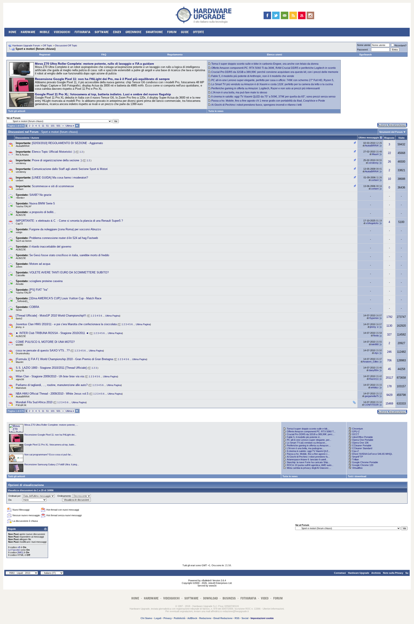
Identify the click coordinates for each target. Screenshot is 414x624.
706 (389, 360)
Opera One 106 (360, 442)
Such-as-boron (23, 241)
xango (19, 232)
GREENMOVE (133, 32)
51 (47, 125)
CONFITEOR (371, 404)
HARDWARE (28, 32)
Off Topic (47, 45)
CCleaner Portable (361, 445)
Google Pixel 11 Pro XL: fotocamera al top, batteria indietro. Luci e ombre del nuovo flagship (103, 94)
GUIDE (185, 32)
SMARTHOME (154, 32)
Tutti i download (357, 476)
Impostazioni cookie (262, 618)
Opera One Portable (362, 440)
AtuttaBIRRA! (23, 146)
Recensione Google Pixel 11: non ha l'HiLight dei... (50, 434)
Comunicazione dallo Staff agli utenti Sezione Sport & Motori (70, 169)
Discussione (22, 137)
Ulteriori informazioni (273, 608)
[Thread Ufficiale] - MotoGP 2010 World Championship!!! (51, 315)
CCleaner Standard (362, 448)
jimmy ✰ (20, 327)
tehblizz (375, 387)
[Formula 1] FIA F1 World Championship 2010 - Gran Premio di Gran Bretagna (64, 359)
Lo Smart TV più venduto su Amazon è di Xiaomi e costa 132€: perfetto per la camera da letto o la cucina (272, 84)
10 (389, 178)
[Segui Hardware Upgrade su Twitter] (276, 15)
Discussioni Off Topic (66, 45)
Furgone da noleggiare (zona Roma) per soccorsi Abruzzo (65, 229)
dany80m (374, 370)
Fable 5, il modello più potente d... (304, 437)
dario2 (19, 318)
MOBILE (45, 32)
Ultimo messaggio (368, 137)
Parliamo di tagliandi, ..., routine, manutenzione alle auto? (52, 385)
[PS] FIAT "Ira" (38, 289)
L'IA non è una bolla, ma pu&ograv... (305, 448)
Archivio (376, 573)
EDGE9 (117, 32)
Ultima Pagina (112, 315)
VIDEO (264, 598)
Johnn (19, 266)
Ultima (70, 125)
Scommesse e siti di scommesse (53, 186)
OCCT (355, 434)
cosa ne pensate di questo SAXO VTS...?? (43, 350)
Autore (35, 137)
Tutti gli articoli (16, 111)
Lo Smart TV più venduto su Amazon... (307, 442)
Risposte (389, 137)
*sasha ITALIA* (23, 206)
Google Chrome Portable (365, 462)
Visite (401, 137)
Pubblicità (179, 618)
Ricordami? (400, 45)
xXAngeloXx (372, 223)
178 (389, 386)
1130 (389, 325)
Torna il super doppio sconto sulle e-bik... (308, 428)
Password (362, 49)
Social (245, 618)
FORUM (172, 32)
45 (389, 369)
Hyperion (374, 318)
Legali (157, 618)
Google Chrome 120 (362, 465)
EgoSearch (365, 54)
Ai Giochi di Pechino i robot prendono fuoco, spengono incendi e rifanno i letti (256, 104)
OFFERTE (198, 32)
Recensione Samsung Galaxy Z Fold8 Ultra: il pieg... (51, 464)
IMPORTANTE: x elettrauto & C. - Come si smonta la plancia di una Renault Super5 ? (69, 220)
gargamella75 (372, 396)
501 (58, 125)
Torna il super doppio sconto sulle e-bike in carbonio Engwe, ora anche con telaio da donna (264, 63)
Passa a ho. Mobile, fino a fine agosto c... (308, 454)
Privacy (167, 618)
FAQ (103, 54)
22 (389, 153)
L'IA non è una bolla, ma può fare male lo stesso (239, 92)
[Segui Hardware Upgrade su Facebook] (267, 15)
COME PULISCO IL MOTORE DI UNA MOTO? (45, 341)
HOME (12, 32)
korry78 (20, 370)
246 (389, 351)
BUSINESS (229, 598)
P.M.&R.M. (21, 405)
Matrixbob (21, 388)
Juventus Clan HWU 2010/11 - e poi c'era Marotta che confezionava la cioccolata (66, 324)
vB (18, 547)
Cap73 (19, 223)
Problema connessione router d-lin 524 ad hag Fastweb (63, 238)
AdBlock (192, 618)
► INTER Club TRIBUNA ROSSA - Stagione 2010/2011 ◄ (52, 333)
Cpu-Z (355, 451)
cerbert (19, 180)
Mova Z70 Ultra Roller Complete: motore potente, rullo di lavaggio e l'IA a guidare (94, 63)
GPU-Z (356, 431)
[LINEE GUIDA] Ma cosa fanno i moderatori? (60, 177)
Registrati (44, 54)
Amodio (20, 284)
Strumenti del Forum (391, 132)
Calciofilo (20, 275)
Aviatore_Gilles (371, 361)
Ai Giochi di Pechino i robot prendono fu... (308, 456)
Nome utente (363, 45)
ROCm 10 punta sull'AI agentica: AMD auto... (310, 465)
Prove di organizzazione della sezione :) (57, 160)
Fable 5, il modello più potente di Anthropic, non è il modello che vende (252, 76)
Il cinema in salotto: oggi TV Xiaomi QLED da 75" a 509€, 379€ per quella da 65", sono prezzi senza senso (273, 96)
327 (389, 334)
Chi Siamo (146, 618)
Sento (19, 310)
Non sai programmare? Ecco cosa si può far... (48, 454)
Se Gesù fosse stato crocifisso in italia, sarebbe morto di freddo (69, 255)
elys (376, 353)
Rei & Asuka (22, 154)
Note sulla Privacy (393, 573)
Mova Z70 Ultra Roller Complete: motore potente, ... (51, 424)
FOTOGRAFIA (82, 32)
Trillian (355, 459)
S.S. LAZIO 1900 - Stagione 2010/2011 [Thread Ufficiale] (51, 367)
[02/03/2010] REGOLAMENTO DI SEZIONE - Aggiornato (67, 143)
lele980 (19, 344)
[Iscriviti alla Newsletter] (284, 15)
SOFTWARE (102, 32)
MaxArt (19, 362)
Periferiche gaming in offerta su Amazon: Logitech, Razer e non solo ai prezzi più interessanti (265, 88)
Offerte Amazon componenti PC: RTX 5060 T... (311, 431)
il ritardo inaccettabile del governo (50, 246)
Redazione (205, 618)
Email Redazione (222, 618)
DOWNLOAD (210, 598)
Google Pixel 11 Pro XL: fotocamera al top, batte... (50, 444)
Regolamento (175, 54)
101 (53, 125)
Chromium (357, 428)
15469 (389, 403)
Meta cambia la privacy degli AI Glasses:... (309, 468)
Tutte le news (215, 111)
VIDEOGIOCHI (62, 32)
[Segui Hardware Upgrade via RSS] (293, 15)
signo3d (20, 379)
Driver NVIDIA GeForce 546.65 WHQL (372, 454)
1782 (389, 316)
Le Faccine (14, 550)
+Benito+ (20, 197)
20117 (389, 377)
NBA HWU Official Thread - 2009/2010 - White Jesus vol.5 (52, 393)
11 (43, 125)
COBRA (34, 307)
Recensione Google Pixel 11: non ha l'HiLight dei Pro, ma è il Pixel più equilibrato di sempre (102, 79)
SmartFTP (357, 456)
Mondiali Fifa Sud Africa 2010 (34, 402)
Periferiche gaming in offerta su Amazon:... (309, 445)
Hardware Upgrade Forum (26, 45)
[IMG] (20, 552)
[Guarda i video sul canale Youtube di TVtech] (302, 15)
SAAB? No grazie (40, 194)
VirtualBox (357, 468)
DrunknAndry (23, 353)
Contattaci (340, 573)
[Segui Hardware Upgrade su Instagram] (310, 15)
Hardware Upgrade (358, 573)
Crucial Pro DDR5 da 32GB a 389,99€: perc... (310, 434)
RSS (237, 618)
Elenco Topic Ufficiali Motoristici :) (53, 151)
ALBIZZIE (21, 215)
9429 (389, 395)
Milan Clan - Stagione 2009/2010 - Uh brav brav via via (50, 376)
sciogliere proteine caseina (46, 281)
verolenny (21, 163)
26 (389, 161)
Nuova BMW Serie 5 (42, 203)
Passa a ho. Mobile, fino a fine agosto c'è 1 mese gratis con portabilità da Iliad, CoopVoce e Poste (268, 100)
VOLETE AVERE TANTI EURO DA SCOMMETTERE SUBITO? (69, 272)
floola (376, 335)
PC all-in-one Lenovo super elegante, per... (309, 440)
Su (406, 573)
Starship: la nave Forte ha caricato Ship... (308, 462)
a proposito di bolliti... (42, 212)
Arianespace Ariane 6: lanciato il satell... (307, 459)
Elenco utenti (274, 54)
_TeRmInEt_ (22, 301)
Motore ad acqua (39, 263)
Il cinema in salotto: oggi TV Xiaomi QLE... (308, 451)
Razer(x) (374, 379)
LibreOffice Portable (362, 437)
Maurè (375, 154)
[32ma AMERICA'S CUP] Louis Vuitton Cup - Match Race (65, 298)
